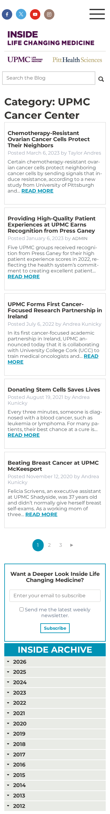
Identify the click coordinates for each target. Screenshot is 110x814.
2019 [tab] (19, 733)
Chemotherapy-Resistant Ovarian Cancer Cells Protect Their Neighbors (49, 139)
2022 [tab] (19, 703)
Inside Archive (55, 649)
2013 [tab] (19, 795)
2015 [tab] (19, 775)
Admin (79, 238)
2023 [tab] (19, 692)
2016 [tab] (19, 764)
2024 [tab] (20, 682)
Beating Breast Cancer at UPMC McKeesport (53, 466)
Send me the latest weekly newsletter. (57, 612)
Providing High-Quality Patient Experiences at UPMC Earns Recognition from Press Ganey (52, 224)
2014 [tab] (19, 785)
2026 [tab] (19, 661)
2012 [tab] (19, 806)
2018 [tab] (19, 744)
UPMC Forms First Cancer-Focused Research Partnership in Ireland (55, 310)
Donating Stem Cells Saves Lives (54, 389)
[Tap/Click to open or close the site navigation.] (97, 14)
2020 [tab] (20, 723)
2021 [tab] (19, 713)
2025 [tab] (19, 672)
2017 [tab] (19, 754)
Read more (37, 191)
